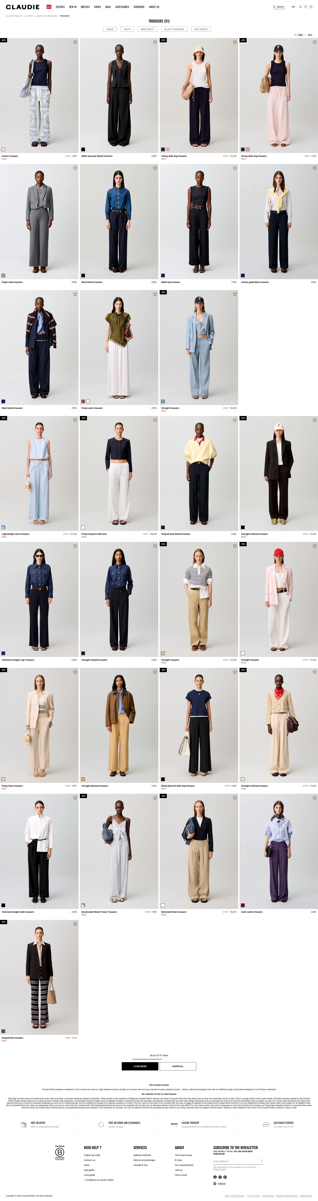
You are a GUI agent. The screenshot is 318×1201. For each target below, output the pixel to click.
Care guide (89, 1175)
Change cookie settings (286, 1196)
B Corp (178, 1160)
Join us (178, 1170)
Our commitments (184, 1165)
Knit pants (201, 29)
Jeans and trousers (46, 16)
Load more (140, 1066)
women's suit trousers (251, 1105)
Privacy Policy (253, 1196)
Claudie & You (140, 1165)
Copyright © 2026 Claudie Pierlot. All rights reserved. (29, 1196)
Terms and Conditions (234, 1196)
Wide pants (147, 29)
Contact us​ (89, 1160)
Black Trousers (174, 29)
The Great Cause (183, 1155)
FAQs (86, 1165)
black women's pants (55, 1108)
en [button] (293, 6)
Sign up (261, 1161)
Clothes (29, 16)
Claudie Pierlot (14, 16)
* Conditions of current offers (99, 1180)
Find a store (181, 1175)
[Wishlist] (75, 42)
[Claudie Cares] (59, 1152)
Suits (127, 29)
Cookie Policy (268, 1196)
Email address (220, 1161)
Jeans (110, 29)
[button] (47, 7)
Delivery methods (142, 1155)
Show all (178, 1066)
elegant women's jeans (213, 1108)
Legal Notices (306, 1196)
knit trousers (259, 1103)
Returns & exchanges (144, 1160)
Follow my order (92, 1155)
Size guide (89, 1170)
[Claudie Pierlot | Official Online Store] (22, 7)
